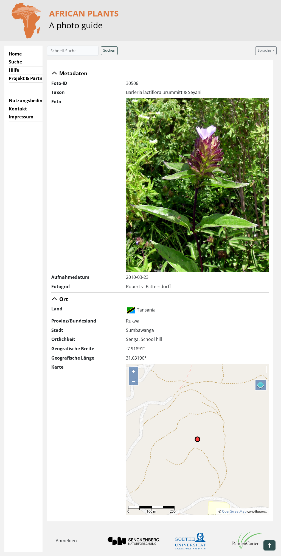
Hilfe (14, 70)
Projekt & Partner (28, 78)
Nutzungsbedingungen (34, 101)
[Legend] (260, 385)
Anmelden (66, 541)
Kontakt (18, 109)
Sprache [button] (265, 50)
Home (15, 54)
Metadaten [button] (72, 73)
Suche (15, 62)
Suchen (109, 50)
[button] (269, 545)
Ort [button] (63, 299)
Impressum (21, 117)
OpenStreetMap (234, 511)
